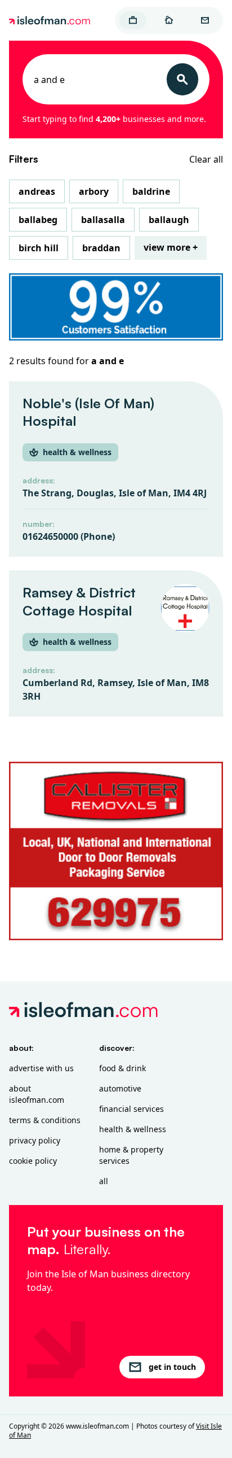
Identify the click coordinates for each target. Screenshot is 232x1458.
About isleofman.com (36, 1094)
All (103, 1181)
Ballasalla (103, 219)
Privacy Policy (34, 1140)
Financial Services (131, 1108)
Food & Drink (122, 1068)
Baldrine (151, 191)
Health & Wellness (132, 1129)
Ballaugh (169, 219)
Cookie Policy (33, 1160)
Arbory (94, 191)
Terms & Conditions (45, 1120)
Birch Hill (39, 248)
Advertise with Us (41, 1068)
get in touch (172, 1366)
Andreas (37, 191)
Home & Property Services (131, 1155)
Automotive (120, 1088)
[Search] (182, 79)
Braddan (101, 248)
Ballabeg (38, 219)
